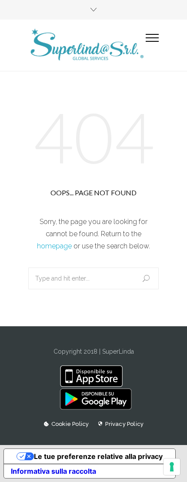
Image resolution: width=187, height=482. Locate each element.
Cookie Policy (70, 424)
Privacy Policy (124, 424)
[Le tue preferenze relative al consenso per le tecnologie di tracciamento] (172, 467)
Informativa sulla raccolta (53, 471)
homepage (54, 246)
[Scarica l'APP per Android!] (93, 407)
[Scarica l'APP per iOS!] (93, 385)
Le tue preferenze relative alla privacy (98, 456)
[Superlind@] (87, 45)
